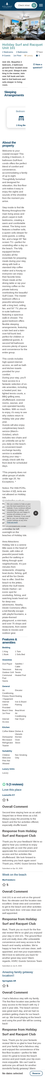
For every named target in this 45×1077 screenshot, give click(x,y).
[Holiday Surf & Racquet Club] (7, 5)
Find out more (12, 522)
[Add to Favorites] (39, 52)
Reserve (36, 1073)
